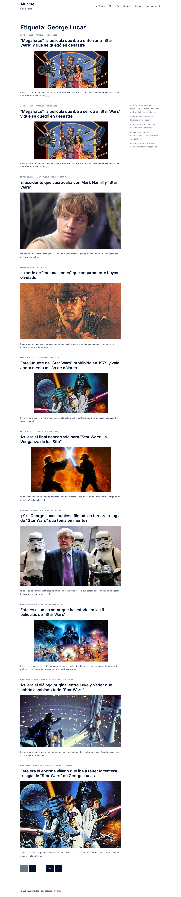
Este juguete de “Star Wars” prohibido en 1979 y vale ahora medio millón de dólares (69, 365)
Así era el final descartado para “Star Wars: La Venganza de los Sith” (63, 439)
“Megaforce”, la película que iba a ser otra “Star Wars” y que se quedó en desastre (70, 113)
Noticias (127, 6)
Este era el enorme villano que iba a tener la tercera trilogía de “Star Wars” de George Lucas (68, 773)
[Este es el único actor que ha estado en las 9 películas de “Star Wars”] (71, 640)
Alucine (27, 4)
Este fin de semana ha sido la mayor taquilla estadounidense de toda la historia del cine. (144, 108)
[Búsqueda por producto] (160, 6)
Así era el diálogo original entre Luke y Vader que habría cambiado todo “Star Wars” (66, 687)
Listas (138, 6)
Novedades (150, 6)
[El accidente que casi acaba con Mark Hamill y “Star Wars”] (70, 220)
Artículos (100, 6)
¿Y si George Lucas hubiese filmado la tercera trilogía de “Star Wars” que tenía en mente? (70, 518)
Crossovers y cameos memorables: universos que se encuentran (144, 135)
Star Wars (65, 177)
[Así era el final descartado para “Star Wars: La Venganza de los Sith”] (71, 469)
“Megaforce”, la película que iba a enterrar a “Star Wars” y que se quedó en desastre (66, 43)
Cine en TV (114, 6)
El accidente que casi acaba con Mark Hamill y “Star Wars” (68, 184)
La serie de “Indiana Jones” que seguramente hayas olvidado (69, 275)
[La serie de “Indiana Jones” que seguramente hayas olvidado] (70, 311)
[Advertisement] (144, 63)
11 (50, 868)
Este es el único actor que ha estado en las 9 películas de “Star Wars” (62, 612)
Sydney (57, 891)
